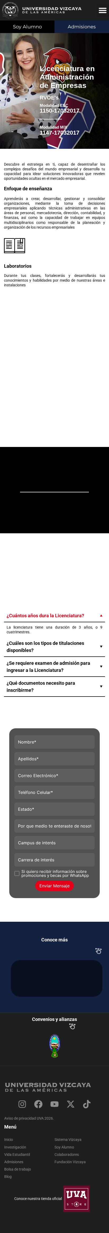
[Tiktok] (87, 1104)
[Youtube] (54, 1104)
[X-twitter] (71, 1104)
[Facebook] (38, 1104)
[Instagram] (22, 1104)
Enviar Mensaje (54, 885)
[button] (102, 10)
